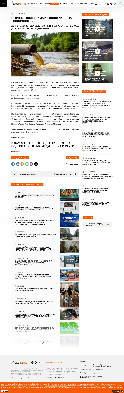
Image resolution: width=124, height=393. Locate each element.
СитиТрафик (15, 151)
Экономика (64, 3)
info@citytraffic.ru (97, 376)
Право (91, 3)
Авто (86, 3)
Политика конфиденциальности (54, 362)
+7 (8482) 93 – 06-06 (98, 369)
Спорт (72, 3)
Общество (54, 3)
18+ (28, 3)
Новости (34, 3)
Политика (79, 3)
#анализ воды (72, 164)
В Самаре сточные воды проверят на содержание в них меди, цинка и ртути (42, 144)
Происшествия (44, 3)
